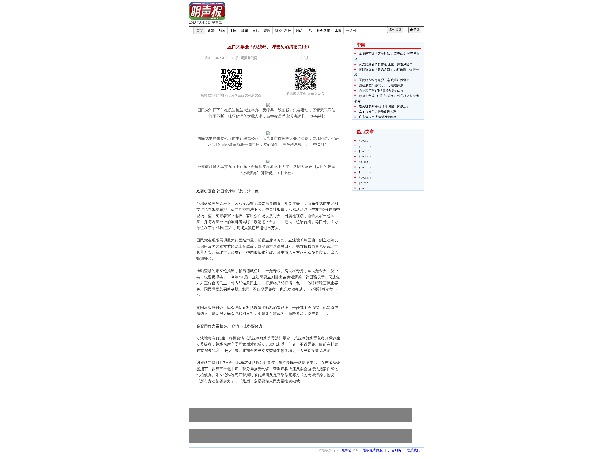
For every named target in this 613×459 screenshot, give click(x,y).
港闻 (244, 30)
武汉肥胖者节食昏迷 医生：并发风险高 (386, 64)
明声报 (346, 450)
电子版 (415, 30)
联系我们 (413, 450)
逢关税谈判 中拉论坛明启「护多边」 (384, 106)
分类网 (351, 30)
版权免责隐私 (373, 450)
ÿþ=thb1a (365, 172)
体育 (338, 30)
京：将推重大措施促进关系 (377, 111)
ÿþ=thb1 (364, 161)
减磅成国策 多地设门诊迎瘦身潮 (381, 85)
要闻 (210, 30)
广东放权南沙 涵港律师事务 (378, 117)
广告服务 (395, 450)
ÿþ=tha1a (365, 156)
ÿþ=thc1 (364, 151)
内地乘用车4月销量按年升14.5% (381, 90)
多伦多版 (395, 30)
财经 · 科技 (283, 30)
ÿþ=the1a (365, 146)
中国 (233, 30)
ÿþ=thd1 (364, 140)
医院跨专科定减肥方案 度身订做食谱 (384, 80)
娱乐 (267, 30)
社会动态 (323, 30)
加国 (222, 30)
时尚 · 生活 (304, 30)
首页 (199, 30)
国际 (255, 30)
